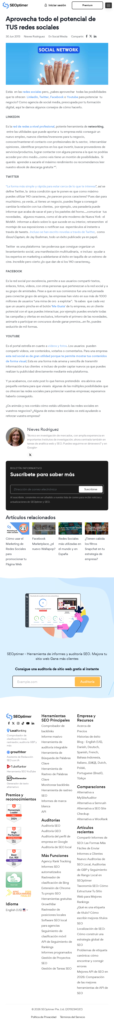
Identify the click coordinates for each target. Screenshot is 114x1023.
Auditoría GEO (51, 831)
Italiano (82, 763)
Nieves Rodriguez (34, 36)
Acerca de (84, 726)
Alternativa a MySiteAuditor (87, 795)
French (93, 752)
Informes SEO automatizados (51, 869)
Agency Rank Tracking (56, 861)
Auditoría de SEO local (56, 847)
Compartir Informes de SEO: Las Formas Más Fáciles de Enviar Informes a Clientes (92, 846)
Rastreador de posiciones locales (53, 912)
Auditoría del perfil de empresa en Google (55, 839)
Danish (81, 747)
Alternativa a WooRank (92, 819)
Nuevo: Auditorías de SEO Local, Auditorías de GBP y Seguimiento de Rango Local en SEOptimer (92, 869)
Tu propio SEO (51, 893)
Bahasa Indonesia (88, 757)
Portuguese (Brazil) (89, 773)
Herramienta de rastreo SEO (56, 792)
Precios (82, 731)
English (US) (94, 742)
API (43, 812)
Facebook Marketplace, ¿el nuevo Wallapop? (43, 544)
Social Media (59, 36)
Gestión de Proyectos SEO (55, 960)
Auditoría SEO (50, 826)
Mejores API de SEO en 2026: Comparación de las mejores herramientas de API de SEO (92, 982)
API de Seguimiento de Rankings (56, 944)
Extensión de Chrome (55, 888)
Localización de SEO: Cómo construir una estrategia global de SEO (91, 937)
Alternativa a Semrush (91, 803)
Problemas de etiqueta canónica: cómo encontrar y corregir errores (92, 958)
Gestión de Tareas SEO (56, 968)
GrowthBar (48, 904)
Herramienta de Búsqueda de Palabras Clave (56, 758)
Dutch (102, 763)
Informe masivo (51, 737)
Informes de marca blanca (53, 803)
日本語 (92, 763)
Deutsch (93, 747)
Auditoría (87, 681)
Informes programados (56, 952)
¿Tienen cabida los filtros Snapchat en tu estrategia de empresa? (95, 549)
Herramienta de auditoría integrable (54, 744)
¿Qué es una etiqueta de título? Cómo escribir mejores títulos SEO (92, 915)
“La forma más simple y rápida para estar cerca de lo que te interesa (50, 186)
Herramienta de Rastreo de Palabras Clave (54, 774)
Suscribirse (90, 489)
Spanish (82, 752)
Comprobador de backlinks (53, 728)
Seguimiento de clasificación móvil (53, 933)
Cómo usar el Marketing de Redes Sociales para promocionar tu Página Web (16, 551)
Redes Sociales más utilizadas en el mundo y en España (69, 546)
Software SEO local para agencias (54, 923)
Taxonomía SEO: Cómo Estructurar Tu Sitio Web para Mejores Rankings (92, 894)
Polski (81, 768)
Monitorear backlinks (55, 785)
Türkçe (81, 778)
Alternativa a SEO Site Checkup (91, 811)
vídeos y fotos (57, 346)
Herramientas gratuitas (56, 899)
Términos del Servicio (72, 1017)
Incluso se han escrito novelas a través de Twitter (62, 232)
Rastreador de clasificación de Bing (55, 880)
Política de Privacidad (43, 1017)
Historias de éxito (88, 737)
